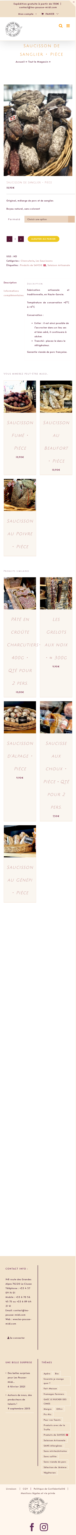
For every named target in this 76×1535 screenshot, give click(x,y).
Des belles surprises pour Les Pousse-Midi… (19, 1377)
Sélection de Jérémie (55, 1467)
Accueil (20, 61)
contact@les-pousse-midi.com (38, 7)
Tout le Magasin (38, 61)
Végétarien (50, 1472)
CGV (25, 1488)
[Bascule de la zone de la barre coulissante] (72, 3)
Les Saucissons (44, 260)
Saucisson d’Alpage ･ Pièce (20, 756)
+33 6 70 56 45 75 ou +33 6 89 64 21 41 (19, 1301)
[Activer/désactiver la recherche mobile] (61, 26)
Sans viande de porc (55, 1461)
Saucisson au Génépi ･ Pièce (20, 880)
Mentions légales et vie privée (38, 1493)
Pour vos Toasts (52, 1419)
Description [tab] (10, 282)
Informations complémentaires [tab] (13, 293)
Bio (57, 1373)
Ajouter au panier (43, 239)
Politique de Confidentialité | (51, 1488)
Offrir (59, 1409)
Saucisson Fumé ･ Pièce (20, 435)
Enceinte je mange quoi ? (54, 1380)
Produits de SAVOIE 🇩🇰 (33, 265)
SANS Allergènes (53, 1445)
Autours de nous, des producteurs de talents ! (20, 1399)
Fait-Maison (50, 1388)
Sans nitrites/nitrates (55, 1451)
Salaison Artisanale (59, 265)
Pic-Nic (47, 1414)
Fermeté (14, 219)
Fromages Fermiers (54, 1394)
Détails (12, 400)
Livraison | (14, 1488)
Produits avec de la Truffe (54, 1427)
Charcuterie (27, 260)
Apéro (47, 1373)
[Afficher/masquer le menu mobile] (68, 26)
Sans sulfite (50, 1456)
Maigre (48, 1409)
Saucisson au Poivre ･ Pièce (20, 534)
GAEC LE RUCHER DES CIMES (55, 1401)
